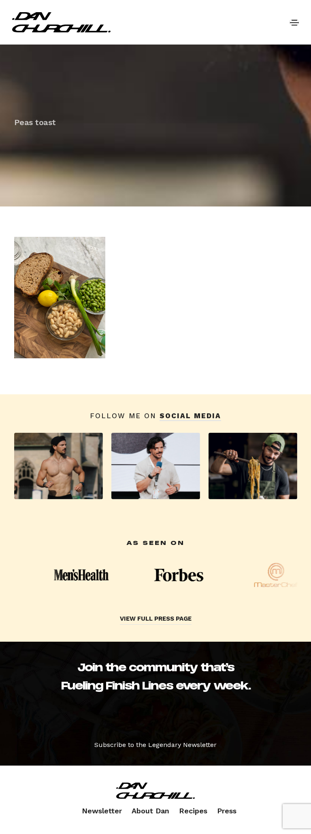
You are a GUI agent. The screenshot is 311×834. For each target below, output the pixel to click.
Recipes (193, 810)
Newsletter (102, 810)
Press (226, 810)
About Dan (150, 810)
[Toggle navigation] (294, 22)
